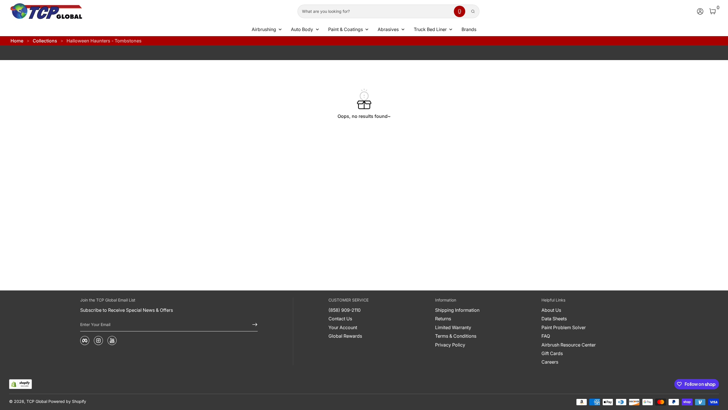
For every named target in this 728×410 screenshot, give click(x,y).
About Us (551, 310)
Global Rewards (345, 336)
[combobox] (374, 11)
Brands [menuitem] (469, 29)
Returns (443, 318)
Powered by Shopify (67, 401)
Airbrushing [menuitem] (264, 29)
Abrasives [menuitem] (388, 29)
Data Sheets (554, 318)
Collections (45, 41)
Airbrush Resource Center (568, 345)
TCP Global (36, 401)
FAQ (545, 336)
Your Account (342, 327)
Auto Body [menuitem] (302, 29)
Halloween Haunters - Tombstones (104, 41)
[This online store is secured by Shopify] (20, 384)
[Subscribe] (252, 324)
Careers (549, 362)
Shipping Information (457, 310)
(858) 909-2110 (344, 310)
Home (17, 41)
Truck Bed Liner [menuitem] (430, 29)
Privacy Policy (450, 345)
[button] (459, 11)
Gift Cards (552, 353)
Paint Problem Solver (563, 327)
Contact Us (340, 318)
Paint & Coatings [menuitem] (345, 29)
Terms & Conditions (455, 336)
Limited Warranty (453, 327)
